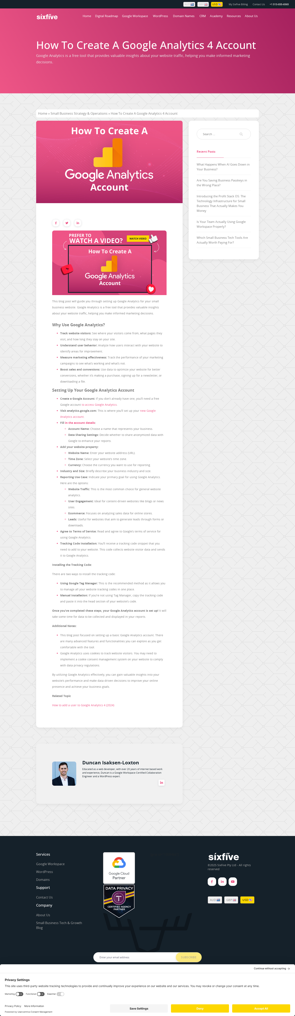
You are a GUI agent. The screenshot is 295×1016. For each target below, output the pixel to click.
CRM (202, 16)
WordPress (160, 16)
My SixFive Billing (238, 4)
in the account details (80, 423)
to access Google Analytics (99, 405)
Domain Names (183, 16)
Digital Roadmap (106, 16)
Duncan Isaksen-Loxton (110, 762)
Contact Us (259, 4)
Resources (234, 16)
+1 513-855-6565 (279, 4)
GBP (201, 4)
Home (87, 16)
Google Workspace (135, 16)
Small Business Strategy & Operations (79, 113)
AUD (188, 4)
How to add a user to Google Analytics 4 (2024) (83, 705)
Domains (43, 879)
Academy (216, 16)
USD (215, 4)
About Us (251, 16)
